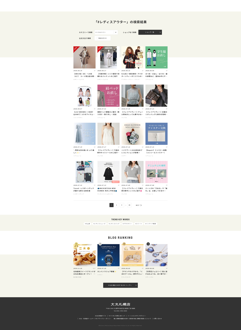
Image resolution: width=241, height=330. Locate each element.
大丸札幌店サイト (100, 315)
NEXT (138, 205)
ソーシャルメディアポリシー (137, 315)
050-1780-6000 (122, 311)
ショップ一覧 (149, 32)
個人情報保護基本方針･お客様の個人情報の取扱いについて (132, 318)
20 (129, 205)
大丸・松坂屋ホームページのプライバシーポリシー (95, 318)
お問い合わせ (158, 318)
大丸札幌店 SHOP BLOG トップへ (120, 285)
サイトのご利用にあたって (117, 315)
